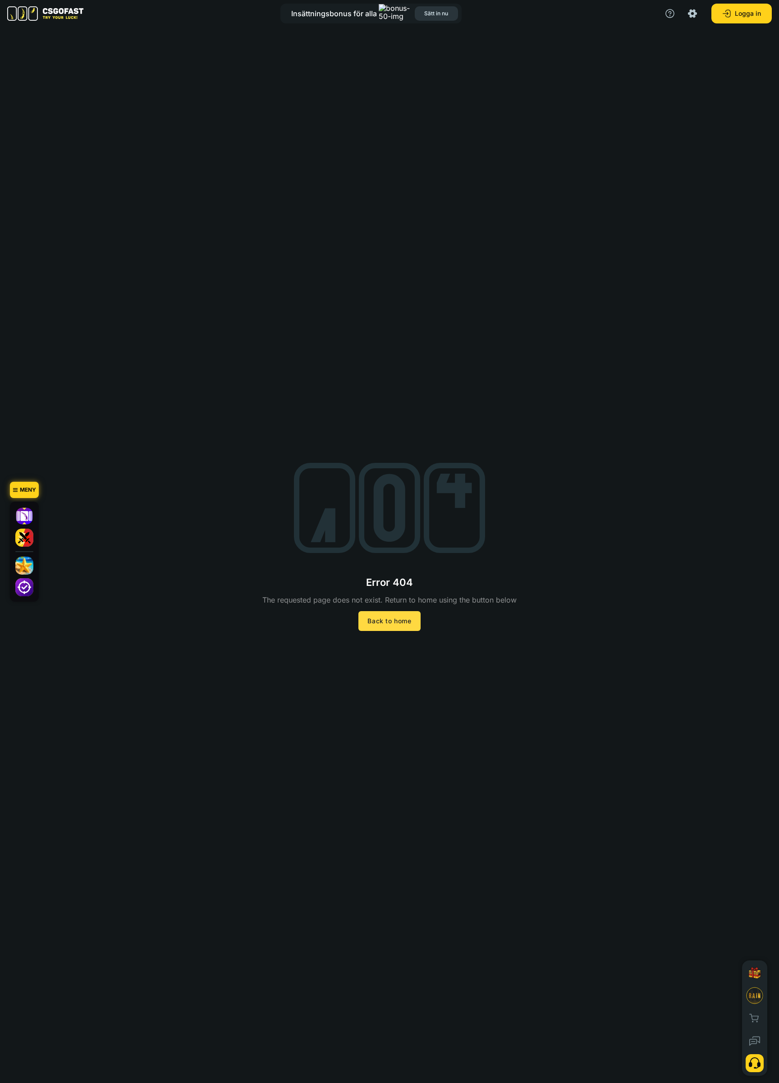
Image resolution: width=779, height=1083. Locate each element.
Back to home (389, 621)
